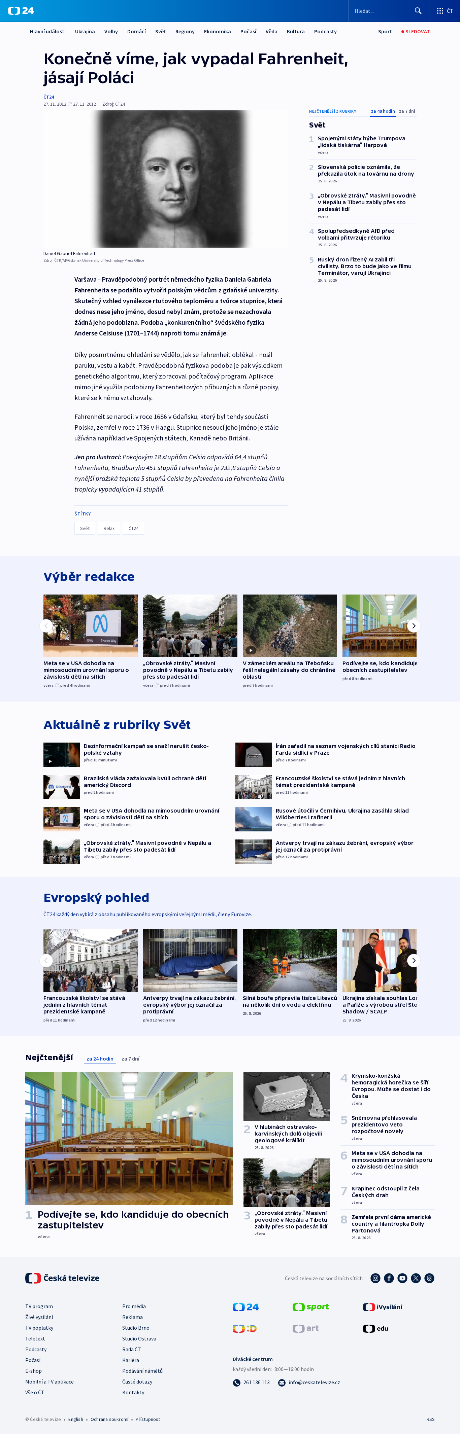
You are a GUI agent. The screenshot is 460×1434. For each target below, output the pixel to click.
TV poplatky (39, 1327)
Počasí (248, 31)
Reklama (132, 1317)
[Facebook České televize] (389, 1278)
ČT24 (48, 97)
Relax (109, 528)
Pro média (134, 1306)
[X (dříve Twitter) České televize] (415, 1278)
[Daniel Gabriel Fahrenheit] (165, 179)
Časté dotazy (137, 1381)
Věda (271, 31)
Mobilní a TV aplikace (49, 1381)
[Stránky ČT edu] (375, 1328)
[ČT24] (21, 11)
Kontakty (133, 1392)
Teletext (35, 1338)
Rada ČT (131, 1349)
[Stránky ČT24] (246, 1306)
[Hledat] (418, 11)
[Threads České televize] (429, 1278)
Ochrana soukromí (109, 1419)
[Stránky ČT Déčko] (245, 1328)
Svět (160, 31)
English (75, 1419)
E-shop (33, 1370)
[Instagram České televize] (375, 1278)
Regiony (185, 31)
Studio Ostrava (139, 1338)
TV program (39, 1306)
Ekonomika (217, 31)
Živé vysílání (39, 1317)
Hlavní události (48, 31)
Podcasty (325, 31)
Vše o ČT (34, 1392)
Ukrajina (85, 31)
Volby (111, 31)
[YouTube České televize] (402, 1278)
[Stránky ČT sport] (311, 1306)
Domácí (136, 31)
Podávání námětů (142, 1370)
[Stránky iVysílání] (382, 1306)
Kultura (296, 31)
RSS (431, 1419)
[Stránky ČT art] (306, 1328)
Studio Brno (136, 1327)
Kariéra (130, 1360)
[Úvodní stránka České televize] (63, 1278)
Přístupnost (148, 1419)
